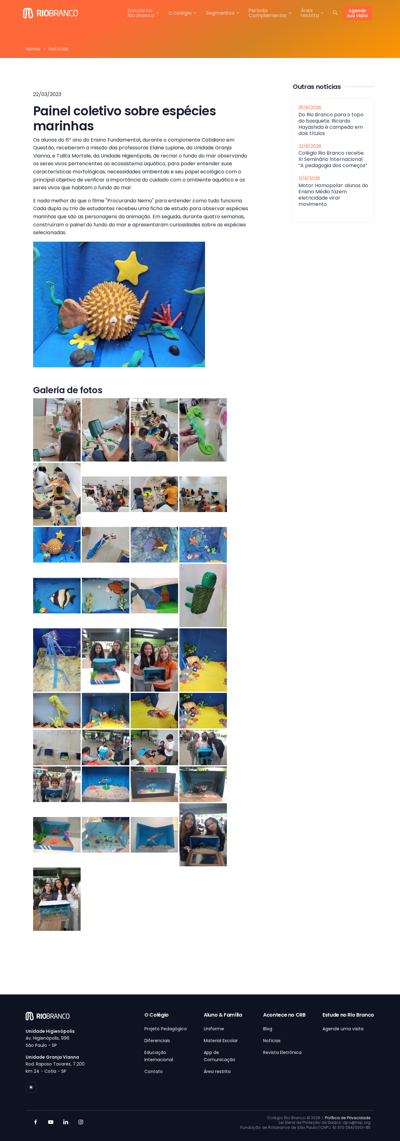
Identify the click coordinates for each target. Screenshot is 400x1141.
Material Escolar (221, 1040)
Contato (153, 1071)
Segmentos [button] (220, 13)
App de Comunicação (219, 1055)
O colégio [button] (180, 13)
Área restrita (217, 1071)
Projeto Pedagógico (165, 1029)
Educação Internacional (158, 1055)
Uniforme (214, 1029)
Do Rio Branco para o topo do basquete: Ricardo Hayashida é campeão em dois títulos (330, 124)
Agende (357, 13)
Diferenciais (157, 1040)
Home (33, 48)
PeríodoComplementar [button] (267, 13)
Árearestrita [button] (310, 13)
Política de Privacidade (348, 1117)
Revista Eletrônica (282, 1052)
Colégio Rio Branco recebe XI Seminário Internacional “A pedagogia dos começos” (332, 159)
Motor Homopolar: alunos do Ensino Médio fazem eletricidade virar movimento (333, 194)
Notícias (272, 1040)
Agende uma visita (342, 1029)
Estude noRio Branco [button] (141, 13)
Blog (267, 1029)
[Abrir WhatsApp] (384, 1125)
